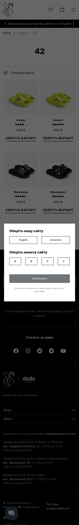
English (23, 239)
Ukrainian (55, 239)
